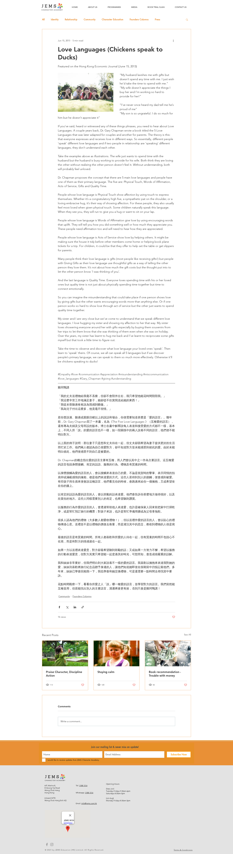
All (43, 19)
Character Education (112, 19)
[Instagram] (52, 844)
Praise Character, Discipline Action (64, 673)
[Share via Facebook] (59, 607)
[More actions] (173, 40)
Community (89, 19)
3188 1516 (83, 785)
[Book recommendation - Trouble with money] (168, 653)
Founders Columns (139, 19)
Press (157, 19)
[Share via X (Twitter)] (67, 607)
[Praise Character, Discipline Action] (65, 653)
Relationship (71, 19)
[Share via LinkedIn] (74, 607)
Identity (54, 19)
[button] (186, 19)
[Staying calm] (116, 653)
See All (187, 634)
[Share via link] (82, 607)
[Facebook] (47, 844)
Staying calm (105, 672)
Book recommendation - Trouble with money (165, 673)
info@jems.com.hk (89, 803)
